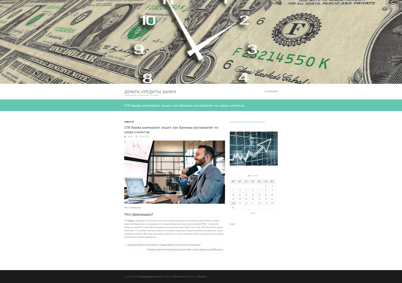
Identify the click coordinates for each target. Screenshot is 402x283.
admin (130, 136)
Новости (129, 122)
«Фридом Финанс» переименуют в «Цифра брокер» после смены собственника (162, 245)
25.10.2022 (144, 136)
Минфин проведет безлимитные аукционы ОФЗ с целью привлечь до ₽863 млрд (186, 249)
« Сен (252, 213)
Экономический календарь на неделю (247, 122)
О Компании (271, 91)
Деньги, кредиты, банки (150, 91)
